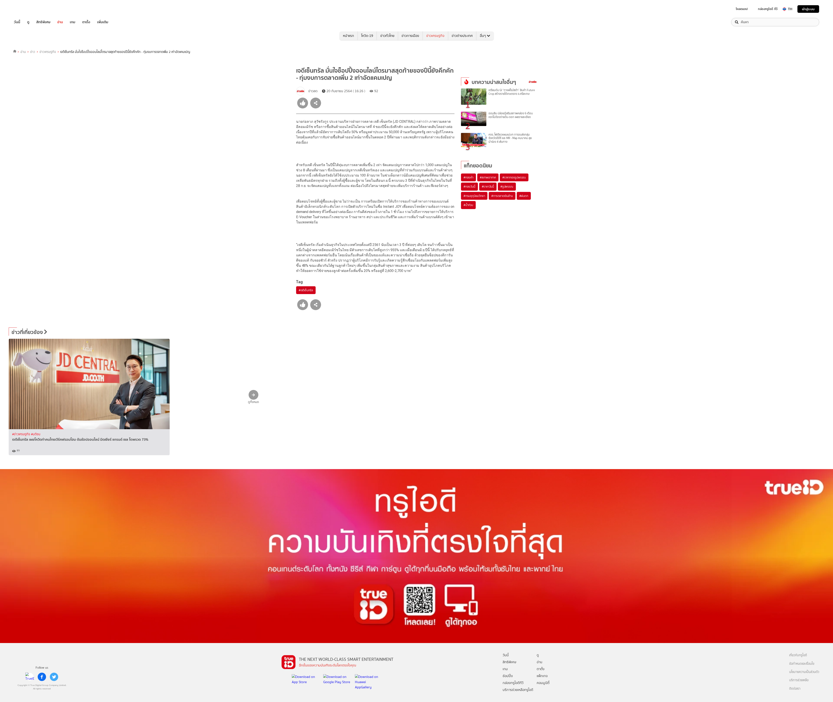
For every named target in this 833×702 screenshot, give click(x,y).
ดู (28, 22)
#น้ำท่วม (468, 205)
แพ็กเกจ (542, 675)
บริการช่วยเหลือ (798, 680)
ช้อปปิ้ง (508, 675)
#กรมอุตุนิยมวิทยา (474, 196)
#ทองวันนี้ (469, 186)
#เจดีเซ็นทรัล (306, 290)
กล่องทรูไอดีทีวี (513, 682)
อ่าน (60, 22)
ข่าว (32, 51)
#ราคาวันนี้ (488, 186)
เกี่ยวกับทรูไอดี (798, 655)
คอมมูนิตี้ (543, 682)
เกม (72, 22)
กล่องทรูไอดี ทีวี (767, 9)
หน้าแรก (348, 35)
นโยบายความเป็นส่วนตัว (804, 672)
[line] (29, 677)
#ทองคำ (468, 177)
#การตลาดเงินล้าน (502, 196)
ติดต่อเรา (794, 688)
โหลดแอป (742, 9)
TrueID (27, 9)
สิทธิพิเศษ (43, 22)
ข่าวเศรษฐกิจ (435, 35)
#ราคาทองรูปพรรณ (514, 177)
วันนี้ (17, 22)
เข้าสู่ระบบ (808, 9)
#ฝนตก (523, 196)
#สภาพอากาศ (488, 177)
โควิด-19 (367, 35)
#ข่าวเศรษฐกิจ (21, 434)
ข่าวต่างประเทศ (462, 35)
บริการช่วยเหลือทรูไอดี (518, 689)
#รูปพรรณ (506, 186)
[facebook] (42, 677)
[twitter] (54, 677)
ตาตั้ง (86, 22)
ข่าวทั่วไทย (387, 35)
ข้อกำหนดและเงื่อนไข (801, 663)
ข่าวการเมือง (410, 35)
